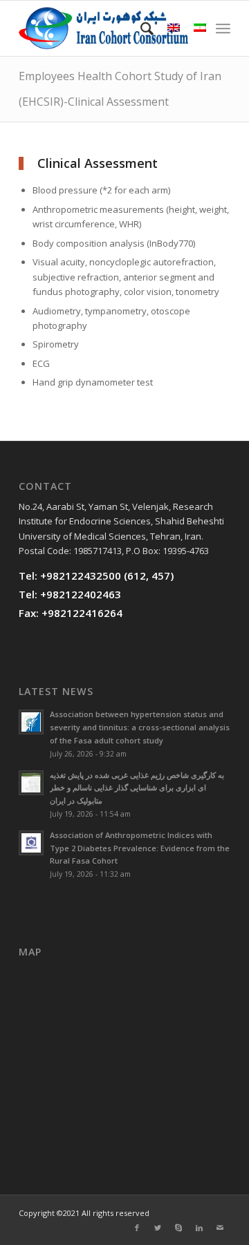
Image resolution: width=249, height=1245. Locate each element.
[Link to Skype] (178, 1227)
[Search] (140, 28)
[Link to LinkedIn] (199, 1227)
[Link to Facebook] (137, 1227)
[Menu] (223, 28)
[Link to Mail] (220, 1227)
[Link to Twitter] (157, 1227)
